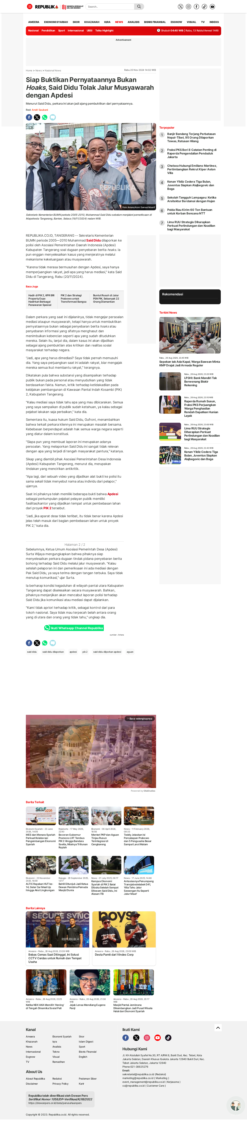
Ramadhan (58, 1061)
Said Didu (94, 240)
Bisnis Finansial (155, 21)
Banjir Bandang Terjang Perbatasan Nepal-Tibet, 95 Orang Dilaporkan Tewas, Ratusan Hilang (191, 137)
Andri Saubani (40, 109)
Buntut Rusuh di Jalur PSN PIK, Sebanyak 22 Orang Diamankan (106, 298)
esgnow (176, 21)
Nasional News (53, 70)
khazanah (91, 21)
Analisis (56, 1046)
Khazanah (31, 1041)
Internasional (76, 30)
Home (29, 70)
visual (191, 21)
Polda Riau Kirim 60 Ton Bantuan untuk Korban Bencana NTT (189, 211)
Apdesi (112, 494)
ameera (33, 21)
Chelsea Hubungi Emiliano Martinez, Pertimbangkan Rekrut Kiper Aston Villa (192, 169)
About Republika (35, 1078)
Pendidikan (48, 30)
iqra (107, 21)
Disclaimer (32, 1083)
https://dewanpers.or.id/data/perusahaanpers (55, 1102)
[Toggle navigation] (29, 6)
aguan (130, 651)
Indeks (214, 21)
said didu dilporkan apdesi (107, 651)
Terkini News (168, 312)
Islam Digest (86, 1041)
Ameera (30, 1036)
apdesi (73, 651)
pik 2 (85, 651)
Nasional (33, 30)
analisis (133, 21)
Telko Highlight (104, 30)
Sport (61, 30)
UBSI (89, 30)
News (38, 70)
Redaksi (57, 1078)
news (119, 21)
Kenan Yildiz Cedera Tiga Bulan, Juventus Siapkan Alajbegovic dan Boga (190, 185)
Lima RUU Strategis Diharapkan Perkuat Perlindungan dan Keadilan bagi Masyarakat (191, 225)
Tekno (55, 1051)
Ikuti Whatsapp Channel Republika (77, 628)
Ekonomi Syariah (56, 21)
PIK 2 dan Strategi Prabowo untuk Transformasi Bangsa (73, 298)
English (83, 1056)
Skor (81, 1036)
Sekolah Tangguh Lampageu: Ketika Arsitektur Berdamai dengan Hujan (191, 199)
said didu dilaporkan (53, 651)
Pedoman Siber (87, 1078)
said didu (32, 651)
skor (76, 21)
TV (203, 21)
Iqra (54, 1041)
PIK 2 (47, 508)
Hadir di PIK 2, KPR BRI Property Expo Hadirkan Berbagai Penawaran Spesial (41, 300)
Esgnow (30, 1056)
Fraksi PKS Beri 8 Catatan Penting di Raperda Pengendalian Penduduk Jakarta (191, 153)
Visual (55, 1056)
